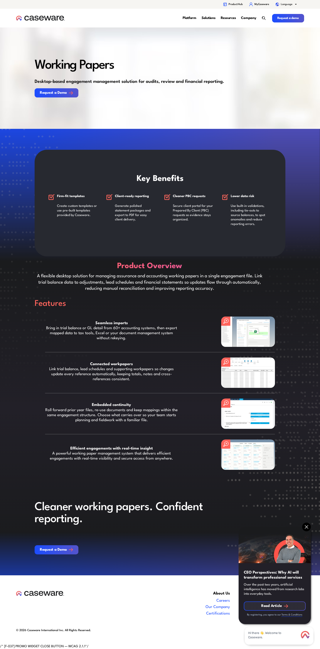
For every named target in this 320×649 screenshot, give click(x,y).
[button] (286, 4)
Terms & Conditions (291, 615)
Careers (223, 601)
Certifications (218, 613)
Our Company (217, 607)
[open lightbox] (248, 332)
